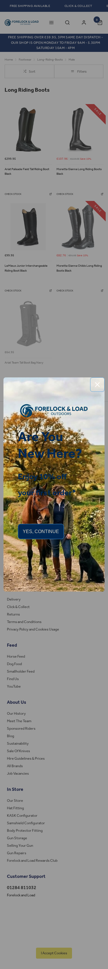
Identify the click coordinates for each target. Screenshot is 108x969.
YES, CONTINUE (41, 531)
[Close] (97, 384)
